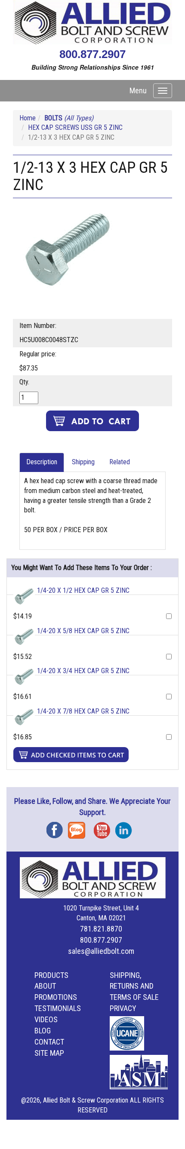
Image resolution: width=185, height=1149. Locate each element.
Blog (79, 827)
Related (119, 462)
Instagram (126, 827)
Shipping (83, 462)
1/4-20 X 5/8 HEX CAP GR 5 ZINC (83, 631)
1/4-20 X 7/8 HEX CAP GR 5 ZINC (83, 711)
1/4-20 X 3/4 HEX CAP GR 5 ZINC (83, 671)
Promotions (55, 997)
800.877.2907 (92, 54)
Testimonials (57, 1008)
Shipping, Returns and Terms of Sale (134, 986)
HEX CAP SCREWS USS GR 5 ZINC (75, 127)
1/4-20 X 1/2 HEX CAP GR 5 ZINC (83, 590)
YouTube (104, 827)
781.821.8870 (101, 928)
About (45, 985)
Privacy (123, 1008)
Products (51, 975)
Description (41, 462)
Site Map (49, 1052)
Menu (138, 90)
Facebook (57, 827)
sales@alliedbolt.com (101, 951)
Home (27, 118)
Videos (46, 1019)
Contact (49, 1041)
